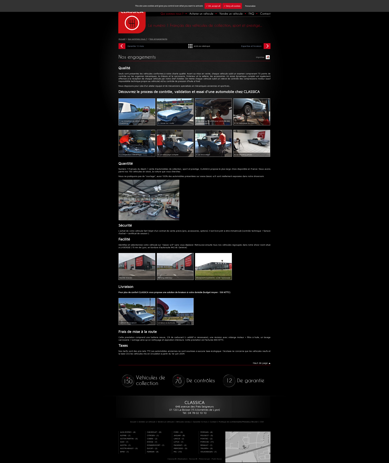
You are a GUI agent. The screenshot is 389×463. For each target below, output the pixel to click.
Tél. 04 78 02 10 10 (194, 412)
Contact (265, 13)
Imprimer (261, 57)
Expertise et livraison (251, 46)
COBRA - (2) (152, 438)
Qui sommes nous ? (172, 13)
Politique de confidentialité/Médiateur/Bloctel (238, 422)
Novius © (193, 459)
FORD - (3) (178, 432)
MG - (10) (178, 452)
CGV (262, 422)
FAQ (251, 13)
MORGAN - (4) (206, 432)
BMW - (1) (124, 452)
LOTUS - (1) (178, 442)
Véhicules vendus (183, 422)
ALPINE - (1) (125, 435)
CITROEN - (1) (153, 435)
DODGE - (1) (152, 442)
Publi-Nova (217, 459)
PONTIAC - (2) (206, 438)
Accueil (133, 422)
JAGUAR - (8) (179, 435)
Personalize (250, 6)
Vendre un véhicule (231, 13)
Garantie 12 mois (135, 46)
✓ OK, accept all (213, 6)
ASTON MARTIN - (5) (129, 438)
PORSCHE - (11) (207, 442)
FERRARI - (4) (152, 452)
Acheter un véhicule (201, 13)
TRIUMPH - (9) (206, 448)
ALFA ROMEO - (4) (128, 432)
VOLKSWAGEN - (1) (208, 452)
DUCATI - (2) (152, 448)
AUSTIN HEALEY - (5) (129, 448)
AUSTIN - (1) (125, 445)
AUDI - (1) (124, 442)
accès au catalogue (202, 46)
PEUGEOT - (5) (206, 435)
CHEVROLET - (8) (154, 432)
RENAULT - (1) (206, 445)
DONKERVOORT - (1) (155, 445)
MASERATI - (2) (180, 445)
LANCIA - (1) (179, 438)
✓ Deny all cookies (232, 6)
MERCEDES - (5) (180, 448)
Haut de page (260, 363)
